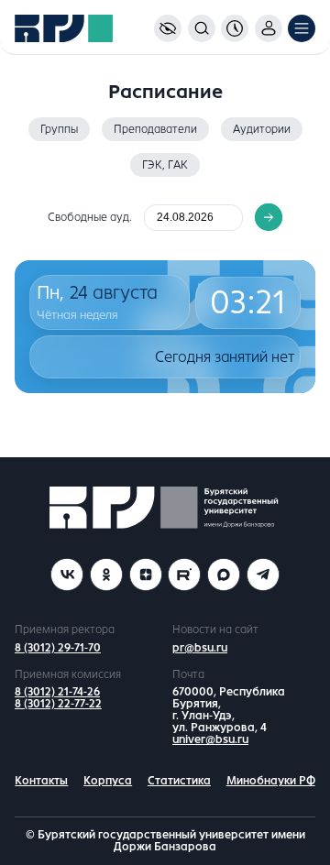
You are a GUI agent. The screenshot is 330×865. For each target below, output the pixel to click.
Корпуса (107, 780)
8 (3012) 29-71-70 (58, 647)
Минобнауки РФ (270, 780)
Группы (59, 129)
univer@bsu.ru (210, 739)
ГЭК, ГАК (165, 164)
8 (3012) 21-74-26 (57, 691)
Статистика (179, 780)
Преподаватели (155, 129)
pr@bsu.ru (199, 647)
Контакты (41, 780)
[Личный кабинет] (268, 28)
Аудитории (262, 129)
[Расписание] (234, 28)
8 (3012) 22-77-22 (58, 703)
